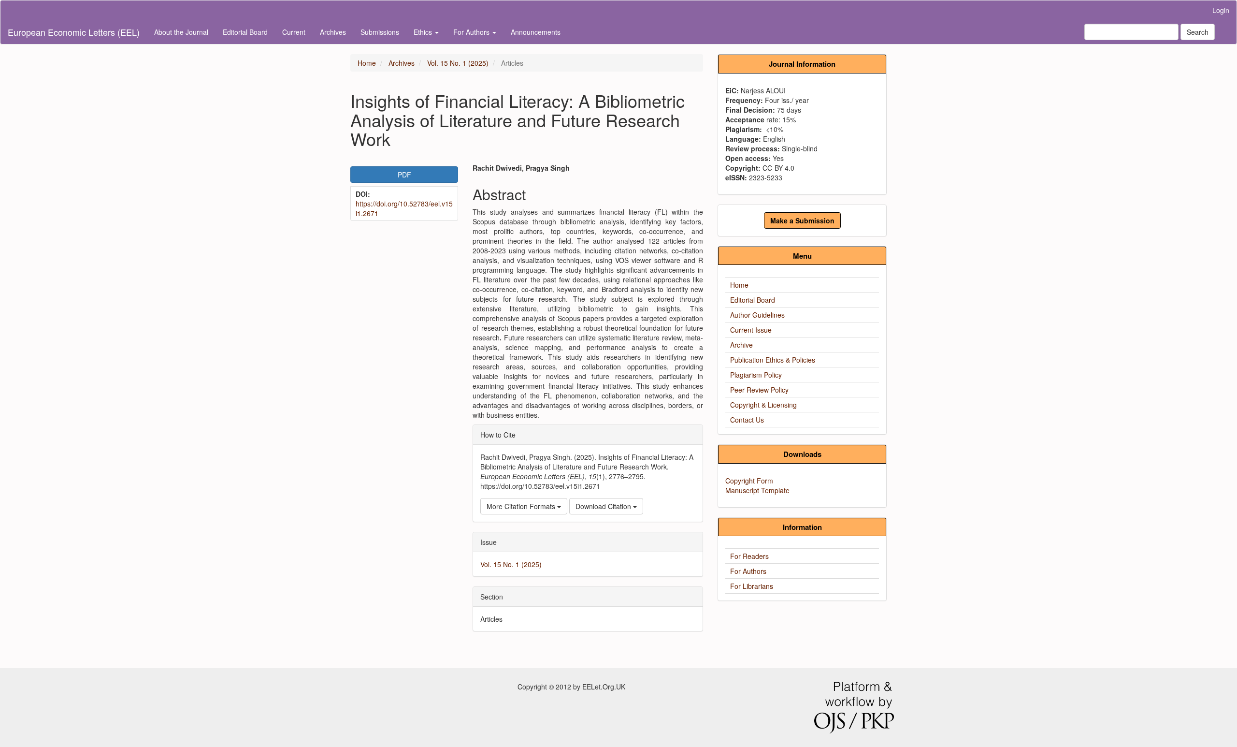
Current (293, 32)
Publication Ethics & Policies (772, 360)
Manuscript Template (757, 490)
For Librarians (751, 586)
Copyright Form (749, 480)
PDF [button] (404, 174)
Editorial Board (245, 32)
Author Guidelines (757, 315)
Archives (333, 32)
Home (367, 63)
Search (1197, 32)
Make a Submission (802, 220)
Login (1220, 10)
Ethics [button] (424, 32)
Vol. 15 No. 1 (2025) (458, 63)
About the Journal (181, 32)
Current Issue (751, 330)
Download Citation (604, 506)
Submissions (379, 32)
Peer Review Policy (759, 390)
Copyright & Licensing (763, 405)
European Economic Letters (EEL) (74, 32)
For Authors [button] (472, 32)
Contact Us (747, 420)
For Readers (749, 556)
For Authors (748, 571)
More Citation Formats (522, 506)
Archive (741, 345)
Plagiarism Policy (756, 375)
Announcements (536, 32)
